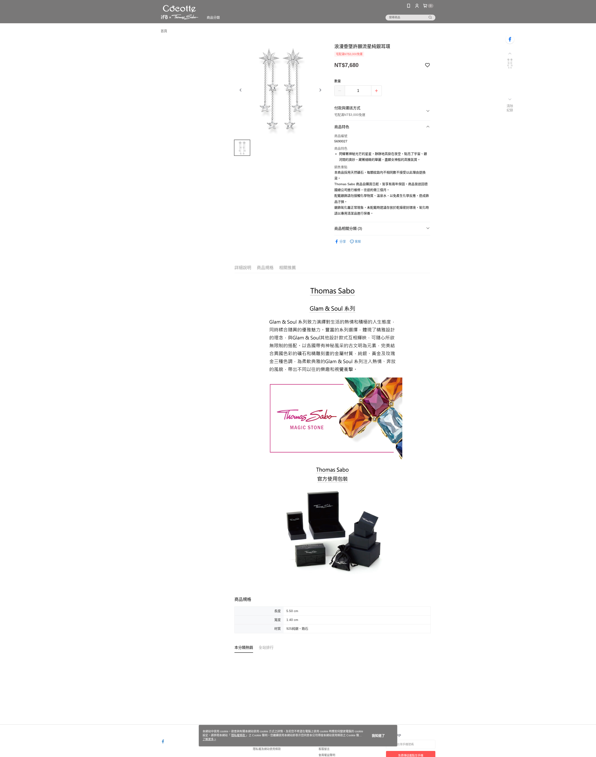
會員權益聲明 (326, 755)
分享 (342, 241)
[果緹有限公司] (180, 12)
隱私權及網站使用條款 (267, 749)
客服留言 (324, 749)
